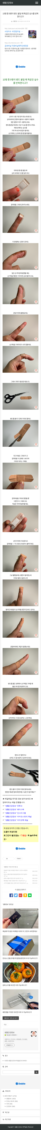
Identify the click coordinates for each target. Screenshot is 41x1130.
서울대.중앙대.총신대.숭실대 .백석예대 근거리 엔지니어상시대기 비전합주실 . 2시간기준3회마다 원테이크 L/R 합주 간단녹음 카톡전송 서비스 (14, 35)
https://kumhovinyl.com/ (12, 43)
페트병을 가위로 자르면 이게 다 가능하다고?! (14, 881)
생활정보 (15, 21)
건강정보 (10, 1106)
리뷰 (9, 1104)
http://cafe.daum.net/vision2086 (14, 28)
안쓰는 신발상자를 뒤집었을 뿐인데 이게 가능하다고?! (20, 958)
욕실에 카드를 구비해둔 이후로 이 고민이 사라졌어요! (20, 931)
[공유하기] (9, 858)
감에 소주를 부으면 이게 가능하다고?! (12, 878)
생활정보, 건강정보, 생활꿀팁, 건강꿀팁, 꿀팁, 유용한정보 (16, 1040)
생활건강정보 (7, 2)
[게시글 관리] (12, 858)
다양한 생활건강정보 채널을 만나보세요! (15, 1061)
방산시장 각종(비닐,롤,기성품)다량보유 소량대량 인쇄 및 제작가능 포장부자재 (20, 49)
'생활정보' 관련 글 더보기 (11, 1018)
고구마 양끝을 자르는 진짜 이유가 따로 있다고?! (15, 883)
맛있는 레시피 (12, 1101)
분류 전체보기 (10, 1096)
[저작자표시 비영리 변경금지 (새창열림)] (25, 858)
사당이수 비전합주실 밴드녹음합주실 (14, 31)
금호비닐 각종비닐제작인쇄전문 (16, 46)
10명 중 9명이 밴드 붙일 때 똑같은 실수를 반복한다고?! (20, 15)
